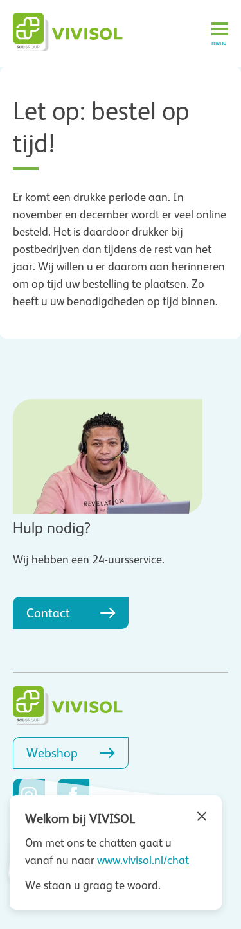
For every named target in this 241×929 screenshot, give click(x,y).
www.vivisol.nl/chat (143, 860)
